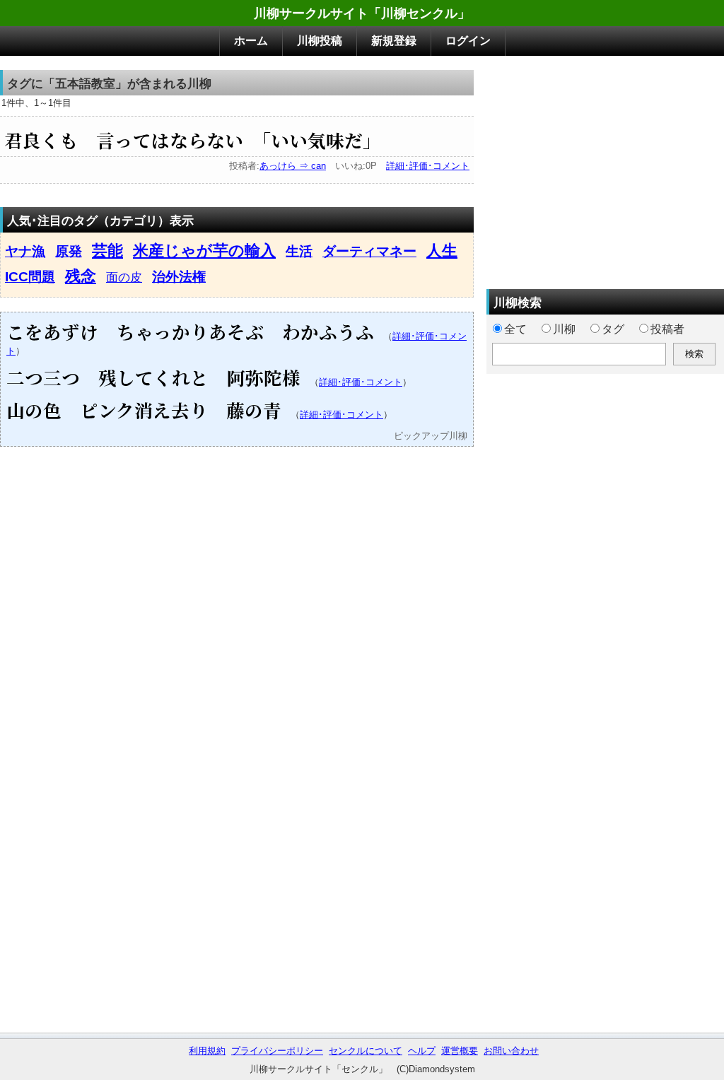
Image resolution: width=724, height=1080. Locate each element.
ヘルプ (422, 1050)
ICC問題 (30, 276)
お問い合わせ (511, 1050)
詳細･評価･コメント (427, 165)
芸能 (107, 250)
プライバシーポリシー (277, 1050)
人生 (441, 250)
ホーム (251, 41)
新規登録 (393, 41)
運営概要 (459, 1050)
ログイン (468, 41)
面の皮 (124, 277)
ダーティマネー (369, 251)
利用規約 (207, 1050)
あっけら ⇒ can (292, 165)
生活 (299, 251)
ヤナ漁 (25, 251)
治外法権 (179, 276)
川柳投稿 (319, 41)
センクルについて (365, 1050)
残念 (80, 276)
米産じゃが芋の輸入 (204, 250)
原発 (68, 251)
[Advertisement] (605, 169)
